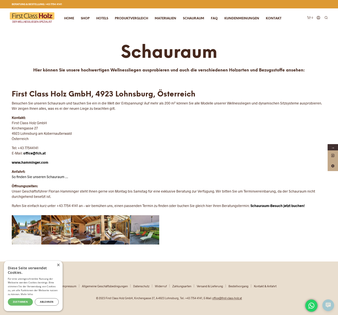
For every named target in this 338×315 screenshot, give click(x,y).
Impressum (69, 286)
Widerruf (161, 286)
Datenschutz (141, 286)
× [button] (58, 265)
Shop (85, 18)
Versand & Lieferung (210, 286)
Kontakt (273, 18)
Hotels (102, 18)
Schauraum (193, 18)
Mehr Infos (27, 294)
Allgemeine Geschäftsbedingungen (105, 286)
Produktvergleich (131, 18)
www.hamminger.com (30, 162)
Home (69, 18)
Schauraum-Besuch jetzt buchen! (277, 205)
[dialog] (33, 286)
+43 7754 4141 (53, 4)
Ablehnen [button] (46, 301)
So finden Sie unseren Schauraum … (40, 177)
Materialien (165, 18)
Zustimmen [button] (20, 301)
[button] (310, 18)
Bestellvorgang (238, 286)
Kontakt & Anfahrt (265, 286)
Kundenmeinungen (241, 18)
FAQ (214, 18)
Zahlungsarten (181, 286)
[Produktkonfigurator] (333, 166)
